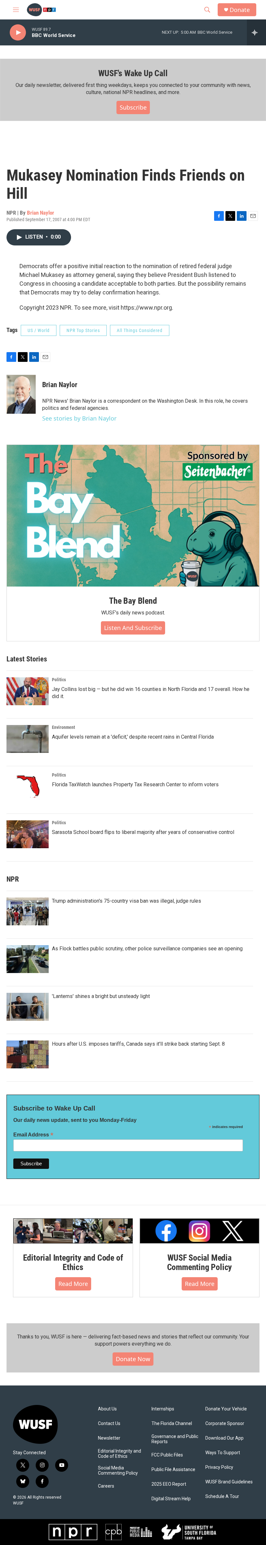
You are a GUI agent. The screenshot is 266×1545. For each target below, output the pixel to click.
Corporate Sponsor (224, 1423)
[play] (18, 32)
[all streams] (256, 32)
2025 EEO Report (168, 1484)
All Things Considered (140, 330)
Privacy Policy (219, 1467)
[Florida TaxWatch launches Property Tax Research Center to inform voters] (27, 787)
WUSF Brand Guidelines (229, 1482)
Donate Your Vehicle (226, 1409)
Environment (63, 727)
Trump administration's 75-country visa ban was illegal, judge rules (126, 901)
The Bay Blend (133, 601)
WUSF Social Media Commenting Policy (199, 1262)
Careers (106, 1486)
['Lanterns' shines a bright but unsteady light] (27, 1007)
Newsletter (109, 1438)
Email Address (33, 1134)
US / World (39, 330)
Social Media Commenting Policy (118, 1471)
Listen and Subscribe (133, 628)
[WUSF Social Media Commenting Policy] (199, 1230)
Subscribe (133, 107)
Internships (162, 1409)
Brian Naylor (40, 212)
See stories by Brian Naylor (79, 418)
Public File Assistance (173, 1469)
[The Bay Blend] (133, 516)
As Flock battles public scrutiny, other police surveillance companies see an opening (147, 948)
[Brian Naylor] (21, 394)
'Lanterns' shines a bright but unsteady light (101, 996)
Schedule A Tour (222, 1496)
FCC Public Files (167, 1455)
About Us (107, 1409)
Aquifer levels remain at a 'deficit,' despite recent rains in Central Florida (133, 737)
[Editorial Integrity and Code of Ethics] (73, 1230)
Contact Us (109, 1423)
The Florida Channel (171, 1423)
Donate (240, 9)
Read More (73, 1284)
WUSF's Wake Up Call (132, 73)
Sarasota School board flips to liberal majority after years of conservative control (143, 832)
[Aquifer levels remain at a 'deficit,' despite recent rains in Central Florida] (27, 739)
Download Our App (224, 1438)
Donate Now (133, 1359)
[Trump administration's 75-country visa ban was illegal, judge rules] (27, 911)
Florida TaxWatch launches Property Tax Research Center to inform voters (135, 784)
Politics (59, 679)
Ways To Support (222, 1452)
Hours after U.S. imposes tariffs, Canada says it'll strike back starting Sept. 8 (138, 1044)
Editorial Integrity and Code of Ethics (73, 1262)
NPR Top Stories (83, 330)
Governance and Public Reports (174, 1439)
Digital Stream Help (171, 1498)
